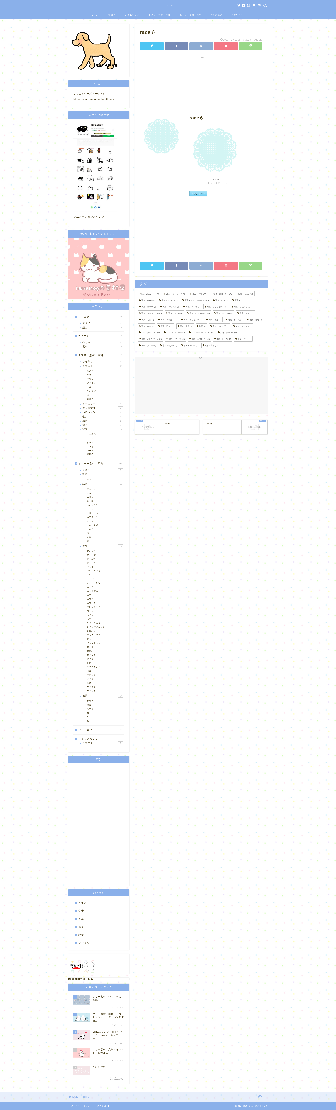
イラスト (102, 366)
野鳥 (102, 546)
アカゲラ (91, 559)
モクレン (91, 521)
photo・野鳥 (199, 294)
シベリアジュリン (96, 627)
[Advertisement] (201, 85)
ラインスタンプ (99, 738)
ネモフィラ (92, 517)
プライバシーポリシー (81, 1106)
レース (90, 450)
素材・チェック (228, 332)
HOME (93, 14)
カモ (89, 595)
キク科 (90, 501)
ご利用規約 (216, 14)
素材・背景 (212, 345)
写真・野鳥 (167, 326)
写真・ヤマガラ (169, 320)
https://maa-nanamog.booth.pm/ (94, 99)
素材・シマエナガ (175, 332)
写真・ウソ (221, 300)
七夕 (101, 416)
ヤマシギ (91, 691)
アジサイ (91, 489)
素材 (102, 346)
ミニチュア (101, 470)
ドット (90, 442)
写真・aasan (245, 294)
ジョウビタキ (93, 635)
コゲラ (90, 611)
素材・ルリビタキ (200, 339)
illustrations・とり (150, 294)
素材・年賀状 (170, 345)
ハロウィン (101, 412)
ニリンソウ (92, 513)
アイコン (91, 383)
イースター (101, 404)
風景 (102, 695)
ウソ (89, 575)
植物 (102, 484)
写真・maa (148, 300)
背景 (102, 429)
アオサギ (91, 555)
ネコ (89, 387)
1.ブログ (111, 14)
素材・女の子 (148, 345)
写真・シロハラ (242, 307)
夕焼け (90, 701)
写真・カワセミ (171, 307)
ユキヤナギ (92, 525)
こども (90, 371)
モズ (89, 683)
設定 (102, 327)
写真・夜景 (215, 320)
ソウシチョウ (93, 643)
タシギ (90, 647)
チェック (91, 438)
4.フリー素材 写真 (159, 14)
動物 (101, 474)
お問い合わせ (238, 14)
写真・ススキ (175, 313)
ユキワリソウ (93, 529)
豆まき (90, 399)
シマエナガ (101, 743)
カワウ (90, 599)
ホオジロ (91, 675)
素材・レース (223, 339)
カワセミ (91, 603)
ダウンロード (198, 193)
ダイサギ (91, 655)
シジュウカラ (93, 623)
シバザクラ (92, 505)
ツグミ (90, 659)
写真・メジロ (247, 313)
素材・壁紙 (244, 339)
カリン (90, 497)
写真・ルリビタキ (193, 320)
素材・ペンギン (176, 339)
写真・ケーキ (193, 307)
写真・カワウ (148, 307)
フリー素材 (100, 729)
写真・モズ (147, 320)
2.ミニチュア (132, 14)
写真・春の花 (235, 320)
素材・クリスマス (150, 332)
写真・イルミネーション (197, 300)
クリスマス (101, 408)
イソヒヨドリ (93, 571)
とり (89, 375)
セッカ (90, 639)
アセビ (90, 493)
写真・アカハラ (170, 300)
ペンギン (91, 391)
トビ (89, 663)
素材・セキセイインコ (202, 332)
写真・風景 (186, 326)
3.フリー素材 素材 (191, 14)
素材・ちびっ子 (221, 326)
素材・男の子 (191, 345)
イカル (90, 567)
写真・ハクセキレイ (200, 313)
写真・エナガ (242, 300)
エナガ (90, 579)
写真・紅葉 (147, 326)
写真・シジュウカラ (217, 307)
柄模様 (90, 454)
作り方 (101, 342)
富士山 (90, 709)
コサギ (90, 615)
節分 (101, 425)
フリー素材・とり (222, 294)
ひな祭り (101, 361)
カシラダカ (92, 591)
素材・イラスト (244, 326)
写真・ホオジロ (224, 313)
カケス (90, 587)
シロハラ (91, 631)
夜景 (89, 705)
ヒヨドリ (91, 671)
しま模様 (91, 434)
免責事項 (101, 1106)
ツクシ (90, 509)
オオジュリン (93, 583)
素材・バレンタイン (151, 339)
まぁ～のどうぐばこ (168, 5)
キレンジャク (93, 607)
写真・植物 (255, 320)
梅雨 (202, 326)
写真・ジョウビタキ (151, 313)
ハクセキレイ (93, 667)
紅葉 (89, 537)
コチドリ (91, 619)
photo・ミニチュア (176, 294)
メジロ (90, 679)
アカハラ (91, 563)
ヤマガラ (91, 687)
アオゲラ (91, 551)
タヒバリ (91, 651)
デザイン (101, 323)
